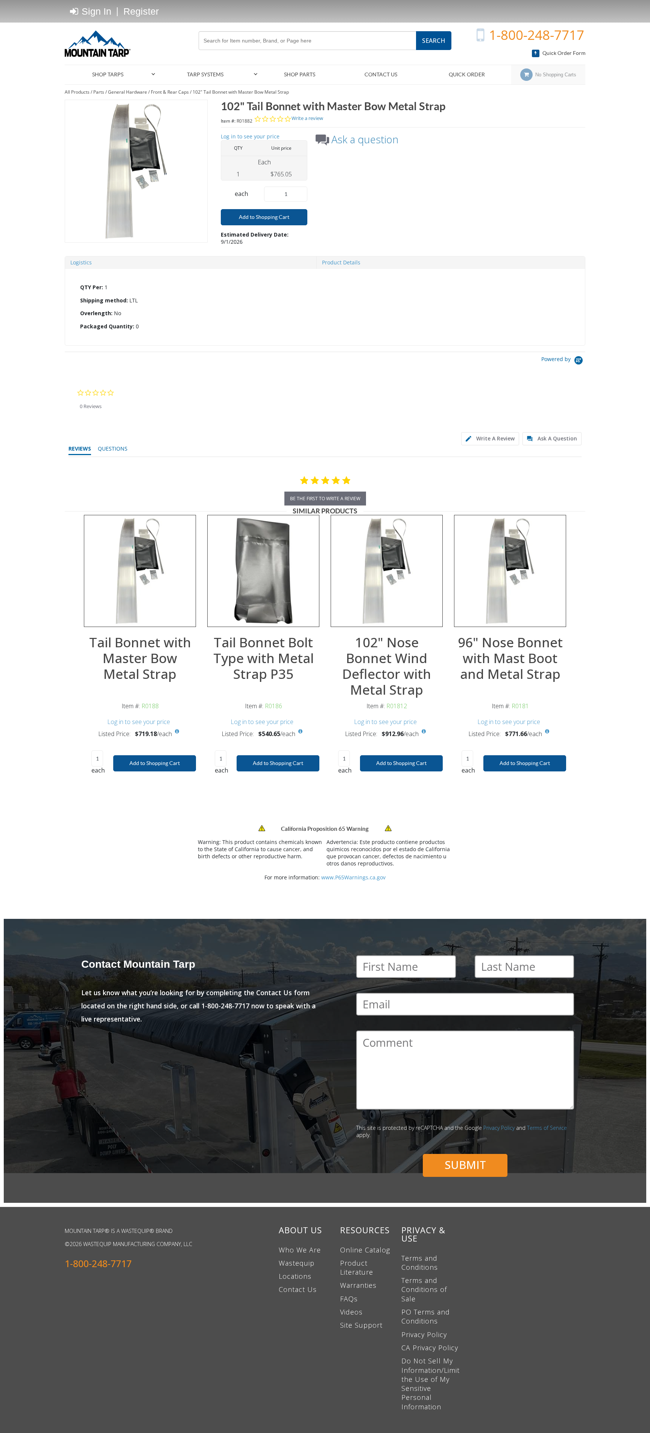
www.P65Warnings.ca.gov (353, 877)
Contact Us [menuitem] (380, 74)
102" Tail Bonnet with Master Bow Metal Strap (241, 92)
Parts (98, 92)
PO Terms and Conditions (425, 1316)
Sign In (95, 11)
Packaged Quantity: (107, 326)
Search (433, 40)
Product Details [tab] (341, 262)
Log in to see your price (250, 136)
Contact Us (298, 1289)
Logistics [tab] (81, 262)
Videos (351, 1311)
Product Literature (356, 1267)
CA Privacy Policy (429, 1347)
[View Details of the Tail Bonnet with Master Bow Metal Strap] (140, 571)
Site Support (361, 1325)
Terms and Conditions (419, 1263)
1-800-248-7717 (536, 34)
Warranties (358, 1285)
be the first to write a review (325, 498)
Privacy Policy (499, 1127)
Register (141, 11)
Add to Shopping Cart (264, 217)
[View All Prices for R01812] (423, 731)
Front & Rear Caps (170, 92)
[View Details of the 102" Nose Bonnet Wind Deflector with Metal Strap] (386, 571)
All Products (77, 92)
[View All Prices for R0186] (300, 731)
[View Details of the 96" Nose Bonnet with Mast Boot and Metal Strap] (510, 571)
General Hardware (127, 92)
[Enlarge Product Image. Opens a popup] (186, 617)
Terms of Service (547, 1127)
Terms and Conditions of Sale (424, 1289)
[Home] (100, 43)
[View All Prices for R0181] (547, 731)
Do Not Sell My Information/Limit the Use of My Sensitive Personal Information (430, 1383)
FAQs (349, 1298)
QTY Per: (91, 287)
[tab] (325, 307)
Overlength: (96, 313)
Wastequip (296, 1263)
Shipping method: (104, 300)
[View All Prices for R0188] (177, 731)
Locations (295, 1276)
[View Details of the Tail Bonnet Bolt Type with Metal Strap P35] (263, 571)
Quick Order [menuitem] (467, 74)
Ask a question (364, 139)
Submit (465, 1164)
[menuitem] (111, 74)
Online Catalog (365, 1249)
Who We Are (300, 1249)
